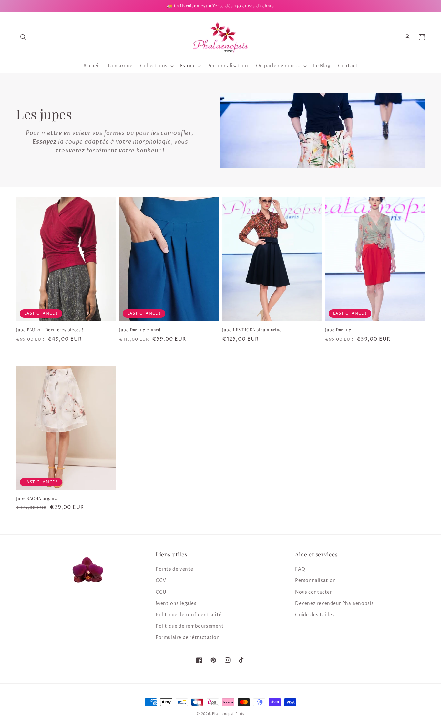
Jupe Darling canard (139, 329)
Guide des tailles (314, 615)
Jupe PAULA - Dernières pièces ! (49, 329)
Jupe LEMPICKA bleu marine (252, 329)
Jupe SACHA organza (37, 498)
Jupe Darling (338, 329)
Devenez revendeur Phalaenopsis (334, 603)
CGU (161, 592)
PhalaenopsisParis (228, 714)
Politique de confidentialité (189, 615)
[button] (23, 37)
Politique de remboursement (190, 626)
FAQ (300, 569)
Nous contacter (313, 592)
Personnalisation (315, 580)
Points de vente (174, 569)
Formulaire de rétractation (188, 637)
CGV (161, 580)
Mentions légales (176, 603)
